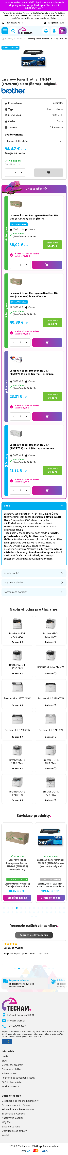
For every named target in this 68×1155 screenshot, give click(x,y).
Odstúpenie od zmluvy (14, 1131)
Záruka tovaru (9, 1073)
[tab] (4, 908)
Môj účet (7, 1122)
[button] (4, 30)
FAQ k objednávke (12, 1082)
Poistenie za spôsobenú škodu (18, 1078)
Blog (4, 1060)
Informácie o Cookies (13, 1113)
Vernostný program (12, 1065)
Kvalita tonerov (10, 1086)
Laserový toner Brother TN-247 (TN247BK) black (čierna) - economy (32, 446)
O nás (5, 1056)
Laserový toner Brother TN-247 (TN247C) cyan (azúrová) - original (50, 863)
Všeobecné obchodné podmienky (20, 1101)
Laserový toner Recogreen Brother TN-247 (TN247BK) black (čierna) (34, 294)
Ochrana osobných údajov (16, 1105)
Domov (2, 38)
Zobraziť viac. (50, 18)
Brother (20, 39)
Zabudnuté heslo (11, 1126)
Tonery (10, 39)
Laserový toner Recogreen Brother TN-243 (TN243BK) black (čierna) (34, 217)
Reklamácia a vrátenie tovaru (18, 1109)
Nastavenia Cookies (12, 1118)
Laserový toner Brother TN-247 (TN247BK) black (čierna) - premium (31, 372)
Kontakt (6, 1135)
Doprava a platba (11, 1069)
